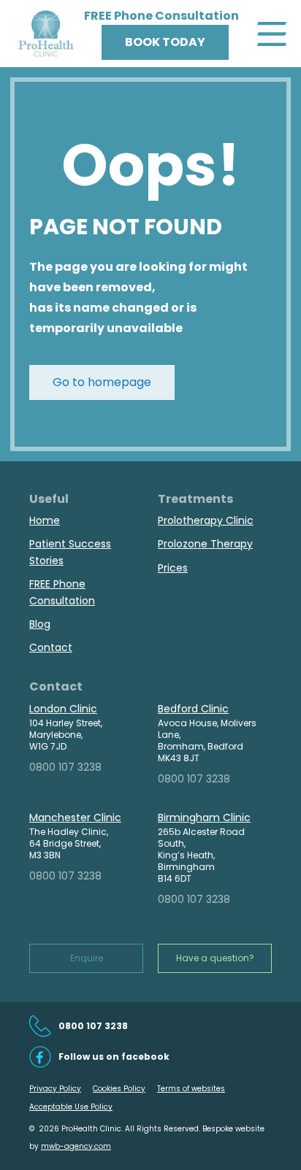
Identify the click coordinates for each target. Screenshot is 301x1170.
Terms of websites (191, 1088)
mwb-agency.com (76, 1146)
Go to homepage (102, 382)
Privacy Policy (55, 1088)
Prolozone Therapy (205, 543)
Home (44, 520)
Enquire (86, 958)
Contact (50, 647)
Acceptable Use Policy (71, 1106)
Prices (173, 568)
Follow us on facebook (113, 1056)
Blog (39, 624)
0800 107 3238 (65, 767)
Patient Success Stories (70, 551)
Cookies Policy (119, 1088)
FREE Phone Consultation (62, 592)
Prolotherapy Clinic (206, 520)
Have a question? (215, 958)
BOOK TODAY (165, 42)
